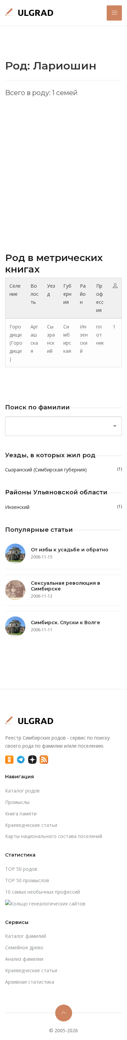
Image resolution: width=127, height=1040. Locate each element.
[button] (114, 13)
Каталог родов (22, 790)
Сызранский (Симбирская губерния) (63, 469)
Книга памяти (21, 813)
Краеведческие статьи (31, 825)
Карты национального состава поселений (53, 836)
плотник (100, 334)
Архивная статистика (29, 982)
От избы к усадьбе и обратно (69, 550)
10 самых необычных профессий (42, 892)
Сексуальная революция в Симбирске (65, 586)
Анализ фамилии (24, 959)
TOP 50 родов (21, 869)
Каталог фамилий (25, 936)
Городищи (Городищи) (15, 342)
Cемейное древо (24, 947)
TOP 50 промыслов (27, 880)
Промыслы (17, 802)
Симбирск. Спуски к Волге (65, 622)
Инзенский (63, 506)
